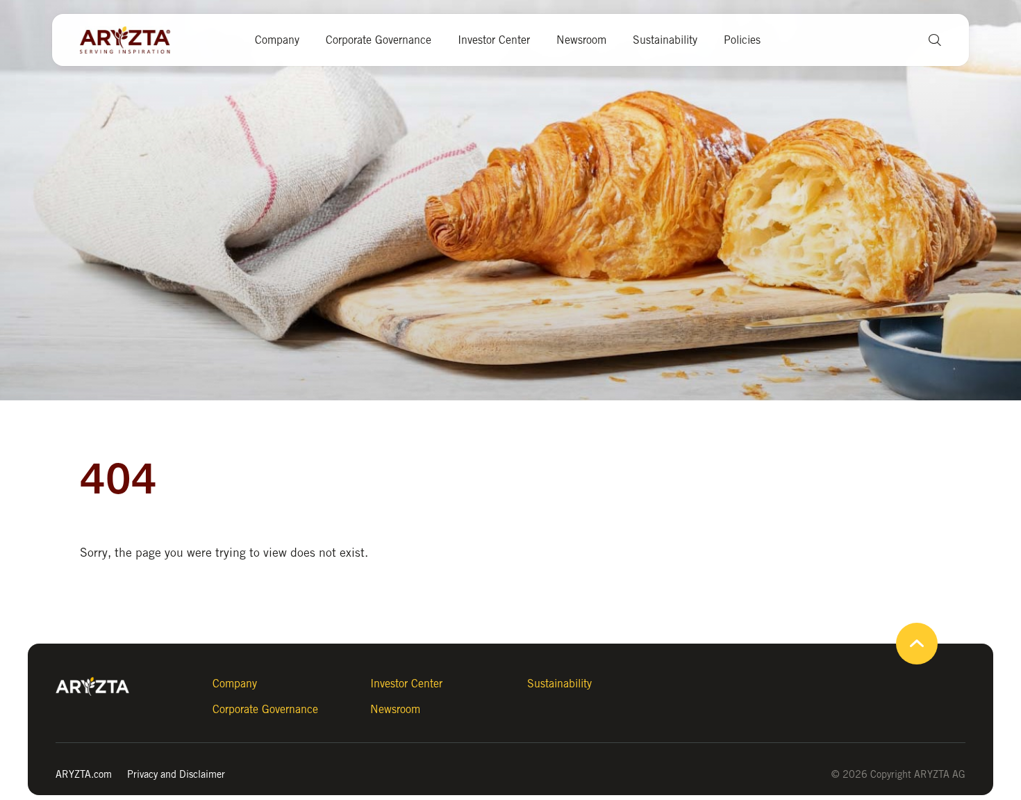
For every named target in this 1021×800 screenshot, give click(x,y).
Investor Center (494, 40)
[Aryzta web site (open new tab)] (132, 40)
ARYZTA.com (84, 774)
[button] (929, 40)
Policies (742, 40)
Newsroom (581, 40)
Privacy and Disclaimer (176, 774)
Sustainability (665, 40)
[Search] (736, 96)
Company (277, 40)
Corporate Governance (378, 40)
